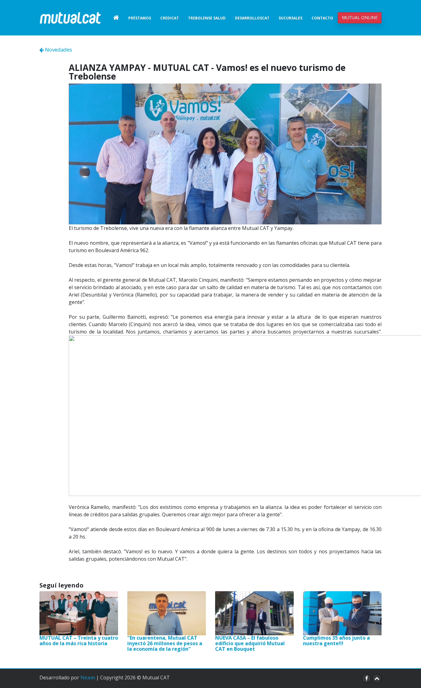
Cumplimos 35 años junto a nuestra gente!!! (336, 640)
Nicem (87, 677)
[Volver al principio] (377, 678)
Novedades (58, 49)
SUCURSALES (290, 18)
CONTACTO (322, 18)
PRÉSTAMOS (139, 18)
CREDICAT (169, 18)
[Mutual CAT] (70, 17)
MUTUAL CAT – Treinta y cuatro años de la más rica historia (78, 640)
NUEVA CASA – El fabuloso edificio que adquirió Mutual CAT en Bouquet (250, 643)
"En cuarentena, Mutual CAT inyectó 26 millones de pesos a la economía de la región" (164, 643)
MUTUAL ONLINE (360, 17)
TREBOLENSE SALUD (207, 18)
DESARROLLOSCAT (252, 18)
